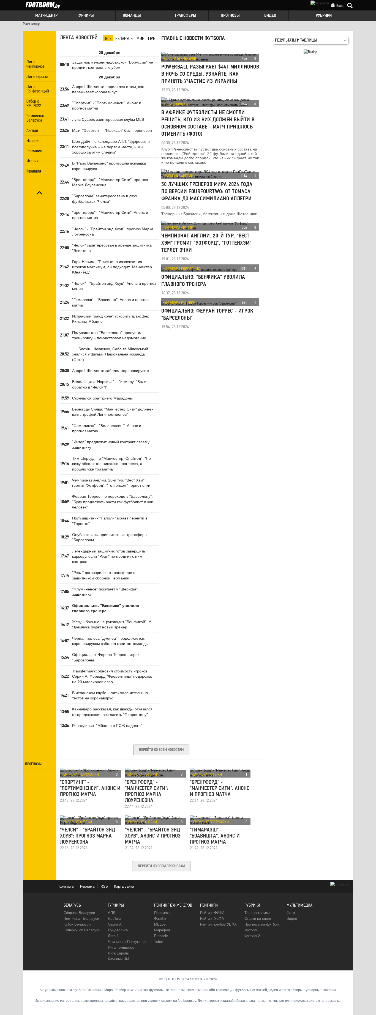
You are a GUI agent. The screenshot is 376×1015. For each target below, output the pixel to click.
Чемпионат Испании (179, 302)
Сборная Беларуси (79, 913)
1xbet (158, 942)
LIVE (151, 38)
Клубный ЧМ (118, 959)
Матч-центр (31, 23)
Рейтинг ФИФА (212, 913)
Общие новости (175, 104)
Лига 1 (113, 936)
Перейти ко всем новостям (161, 750)
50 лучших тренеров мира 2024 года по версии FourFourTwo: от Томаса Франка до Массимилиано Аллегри (207, 192)
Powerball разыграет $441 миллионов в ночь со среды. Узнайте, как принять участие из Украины (210, 74)
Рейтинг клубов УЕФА (218, 924)
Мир (140, 38)
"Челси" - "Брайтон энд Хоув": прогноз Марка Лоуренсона (87, 836)
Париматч (162, 913)
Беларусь (124, 38)
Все (108, 38)
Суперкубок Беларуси (82, 930)
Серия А (115, 924)
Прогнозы (33, 764)
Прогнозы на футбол (261, 924)
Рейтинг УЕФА (212, 918)
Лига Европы (118, 953)
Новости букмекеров (179, 58)
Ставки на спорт (257, 918)
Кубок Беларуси (77, 924)
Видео (292, 918)
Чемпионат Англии (178, 176)
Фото (291, 913)
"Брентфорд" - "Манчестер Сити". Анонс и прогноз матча (219, 788)
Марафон (162, 930)
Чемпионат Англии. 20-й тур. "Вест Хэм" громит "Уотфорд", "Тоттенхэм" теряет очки (206, 243)
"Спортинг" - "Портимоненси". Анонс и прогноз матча (90, 788)
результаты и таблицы (296, 40)
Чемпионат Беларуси (81, 918)
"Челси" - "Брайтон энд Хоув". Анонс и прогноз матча (153, 836)
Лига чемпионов (121, 947)
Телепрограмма (257, 913)
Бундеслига (118, 930)
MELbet (160, 924)
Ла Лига (114, 918)
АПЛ (111, 913)
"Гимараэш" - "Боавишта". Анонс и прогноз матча (215, 836)
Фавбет (160, 918)
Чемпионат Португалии (181, 268)
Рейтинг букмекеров (173, 905)
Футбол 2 (252, 936)
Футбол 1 (252, 930)
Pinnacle (161, 936)
